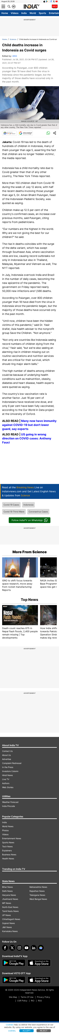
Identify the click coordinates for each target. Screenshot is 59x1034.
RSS (40, 1000)
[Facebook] (5, 948)
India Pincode (8, 806)
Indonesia (28, 504)
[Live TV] (55, 6)
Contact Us (7, 751)
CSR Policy (22, 1000)
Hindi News (7, 775)
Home (4, 13)
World (33, 13)
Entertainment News (11, 838)
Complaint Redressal (11, 763)
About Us (6, 755)
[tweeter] (12, 948)
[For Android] (13, 980)
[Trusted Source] (25, 133)
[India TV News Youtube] (57, 1)
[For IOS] (39, 980)
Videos (14, 13)
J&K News (7, 927)
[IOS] (44, 1)
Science (13, 39)
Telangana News (37, 895)
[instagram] (19, 948)
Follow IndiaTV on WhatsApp (27, 520)
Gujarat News (8, 923)
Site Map (13, 997)
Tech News (7, 846)
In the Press (7, 767)
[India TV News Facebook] (51, 1)
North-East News (10, 907)
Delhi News (7, 891)
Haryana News (9, 895)
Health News (8, 858)
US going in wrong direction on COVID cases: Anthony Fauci (26, 438)
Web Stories (7, 787)
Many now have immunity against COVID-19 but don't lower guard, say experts (29, 425)
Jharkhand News (10, 899)
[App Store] (39, 962)
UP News (6, 915)
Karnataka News (10, 931)
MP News (6, 903)
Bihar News (7, 887)
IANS (14, 56)
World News (7, 826)
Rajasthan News (37, 891)
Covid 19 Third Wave (14, 511)
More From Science (29, 552)
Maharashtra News (38, 887)
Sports (42, 13)
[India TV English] (31, 6)
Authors (5, 783)
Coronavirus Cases (38, 511)
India (24, 13)
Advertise (6, 759)
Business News (9, 854)
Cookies (9, 1024)
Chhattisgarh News (11, 919)
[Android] (47, 1)
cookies (11, 1030)
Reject (43, 1030)
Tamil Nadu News (10, 911)
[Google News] (9, 133)
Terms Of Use (27, 997)
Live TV (5, 779)
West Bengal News (38, 899)
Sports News (8, 842)
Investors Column (10, 771)
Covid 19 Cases (11, 504)
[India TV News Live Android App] (13, 962)
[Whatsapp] (48, 133)
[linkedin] (34, 948)
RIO (32, 1000)
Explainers (7, 850)
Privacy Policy (43, 997)
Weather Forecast (10, 802)
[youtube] (26, 948)
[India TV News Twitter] (54, 1)
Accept (27, 1030)
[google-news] (41, 948)
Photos (5, 830)
